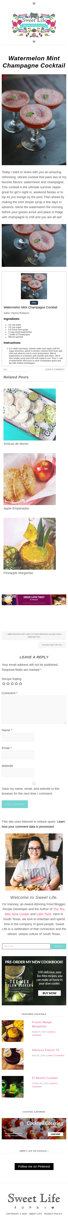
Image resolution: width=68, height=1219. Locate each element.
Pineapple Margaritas (18, 573)
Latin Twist (43, 914)
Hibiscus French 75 (45, 1050)
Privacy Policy (53, 1214)
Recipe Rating (11, 679)
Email (7, 748)
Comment (9, 693)
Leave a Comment (55, 369)
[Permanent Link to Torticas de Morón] (29, 391)
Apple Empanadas (16, 508)
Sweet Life (34, 25)
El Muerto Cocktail (45, 1077)
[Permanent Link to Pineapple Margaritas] (29, 520)
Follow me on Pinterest (34, 1166)
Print (34, 303)
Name (7, 730)
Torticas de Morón (15, 444)
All (5, 369)
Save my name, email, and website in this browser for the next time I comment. (30, 791)
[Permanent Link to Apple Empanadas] (29, 455)
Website (7, 766)
